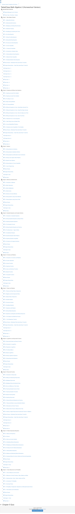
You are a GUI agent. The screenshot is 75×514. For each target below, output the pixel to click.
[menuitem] (0, 2)
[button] (0, 1)
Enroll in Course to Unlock (37, 510)
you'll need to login (42, 509)
